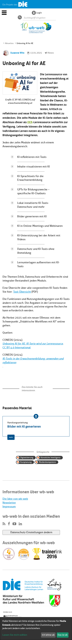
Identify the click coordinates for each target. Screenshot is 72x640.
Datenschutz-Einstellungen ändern (31, 532)
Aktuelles (9, 43)
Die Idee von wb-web (15, 499)
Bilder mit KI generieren (24, 426)
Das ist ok (62, 634)
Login (39, 12)
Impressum (9, 506)
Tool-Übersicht (22, 291)
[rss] (4, 524)
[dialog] (36, 628)
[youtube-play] (14, 524)
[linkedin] (20, 524)
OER (29, 122)
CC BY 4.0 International (17, 347)
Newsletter (9, 502)
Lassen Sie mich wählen (14, 634)
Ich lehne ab (48, 634)
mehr (11, 437)
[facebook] (9, 524)
